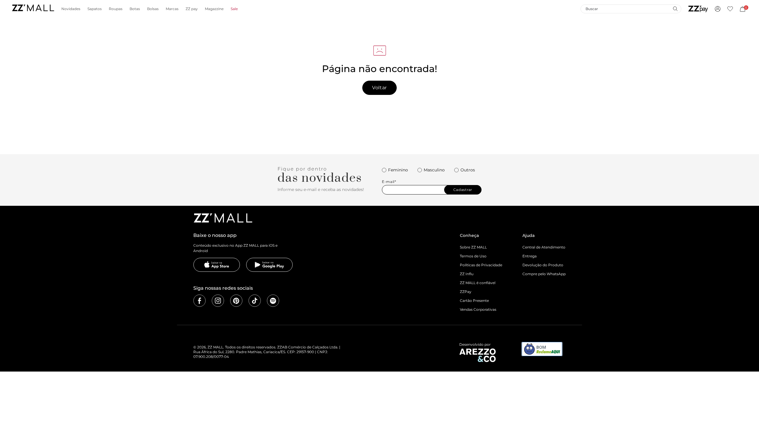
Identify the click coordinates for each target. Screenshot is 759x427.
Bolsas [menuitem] (153, 9)
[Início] (33, 8)
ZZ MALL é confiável (477, 283)
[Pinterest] (236, 300)
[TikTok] (254, 300)
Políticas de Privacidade (481, 265)
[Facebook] (199, 300)
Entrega (529, 256)
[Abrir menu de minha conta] (717, 9)
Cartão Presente (474, 300)
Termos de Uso (473, 256)
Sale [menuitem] (234, 9)
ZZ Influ (466, 274)
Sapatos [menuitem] (94, 9)
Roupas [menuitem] (115, 9)
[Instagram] (218, 300)
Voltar (379, 87)
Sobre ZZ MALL (473, 247)
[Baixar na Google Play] (269, 265)
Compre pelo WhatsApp (544, 274)
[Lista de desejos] (730, 9)
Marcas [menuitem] (172, 9)
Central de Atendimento (543, 247)
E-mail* (389, 182)
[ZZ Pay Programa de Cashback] (698, 9)
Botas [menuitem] (135, 9)
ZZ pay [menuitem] (192, 9)
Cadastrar (462, 189)
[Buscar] (675, 8)
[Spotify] (273, 300)
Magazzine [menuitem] (214, 9)
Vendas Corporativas (478, 309)
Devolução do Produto (542, 265)
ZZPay (465, 291)
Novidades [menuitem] (70, 9)
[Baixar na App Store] (216, 265)
